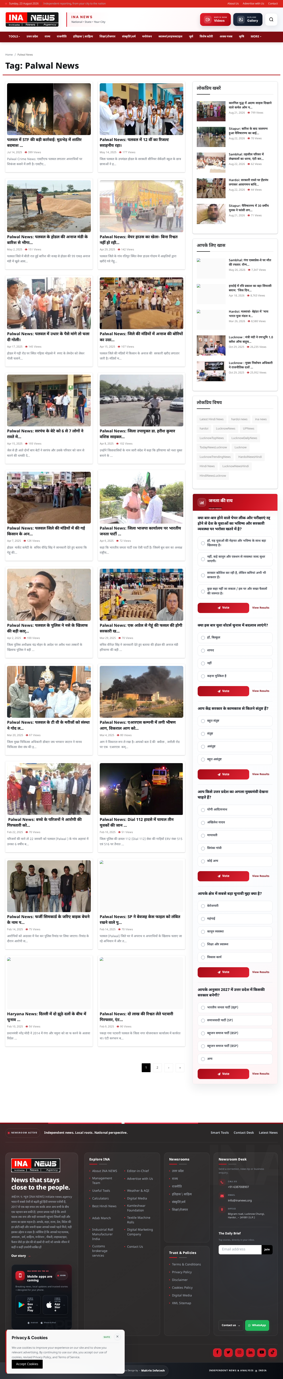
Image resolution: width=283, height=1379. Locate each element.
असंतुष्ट (211, 747)
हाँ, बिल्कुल (213, 638)
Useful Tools (101, 1191)
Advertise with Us (253, 4)
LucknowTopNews (212, 438)
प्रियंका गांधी (214, 848)
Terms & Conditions (186, 1265)
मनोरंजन (147, 37)
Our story (21, 1256)
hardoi (204, 429)
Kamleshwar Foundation (136, 1208)
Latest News (268, 1133)
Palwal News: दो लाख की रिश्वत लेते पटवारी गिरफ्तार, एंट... (136, 1017)
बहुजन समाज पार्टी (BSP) (222, 1033)
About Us (233, 4)
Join (267, 1249)
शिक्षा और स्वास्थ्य (217, 944)
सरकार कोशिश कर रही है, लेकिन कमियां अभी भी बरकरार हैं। (236, 575)
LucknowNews (225, 429)
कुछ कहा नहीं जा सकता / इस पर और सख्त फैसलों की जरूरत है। (237, 591)
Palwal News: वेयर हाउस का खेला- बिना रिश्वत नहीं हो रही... (139, 240)
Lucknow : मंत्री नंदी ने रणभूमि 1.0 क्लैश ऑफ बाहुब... (251, 339)
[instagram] (239, 1352)
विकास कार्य (214, 957)
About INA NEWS (104, 1171)
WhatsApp (259, 1325)
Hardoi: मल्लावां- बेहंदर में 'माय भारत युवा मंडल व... (248, 314)
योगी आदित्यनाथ (217, 810)
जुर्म (191, 37)
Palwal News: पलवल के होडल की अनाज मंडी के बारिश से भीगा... (47, 240)
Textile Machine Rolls (138, 1220)
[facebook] (217, 1352)
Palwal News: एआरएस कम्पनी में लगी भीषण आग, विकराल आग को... (138, 725)
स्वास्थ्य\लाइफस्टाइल (170, 37)
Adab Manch (101, 1218)
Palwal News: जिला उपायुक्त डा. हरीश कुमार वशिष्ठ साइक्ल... (137, 434)
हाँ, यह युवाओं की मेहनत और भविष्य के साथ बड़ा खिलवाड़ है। (236, 543)
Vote (225, 608)
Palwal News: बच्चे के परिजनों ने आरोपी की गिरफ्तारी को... (44, 822)
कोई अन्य (212, 861)
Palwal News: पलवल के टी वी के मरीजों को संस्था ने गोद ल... (48, 725)
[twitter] (228, 1352)
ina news (261, 419)
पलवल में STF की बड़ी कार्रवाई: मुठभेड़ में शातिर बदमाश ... (44, 142)
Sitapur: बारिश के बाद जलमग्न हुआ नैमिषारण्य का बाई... (248, 131)
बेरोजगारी (212, 906)
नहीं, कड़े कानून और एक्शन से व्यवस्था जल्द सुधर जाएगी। (236, 559)
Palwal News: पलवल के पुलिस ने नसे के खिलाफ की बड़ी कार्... (47, 628)
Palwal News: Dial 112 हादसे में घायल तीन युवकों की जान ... (137, 822)
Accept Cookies (27, 1364)
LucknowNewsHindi (235, 466)
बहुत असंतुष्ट (214, 759)
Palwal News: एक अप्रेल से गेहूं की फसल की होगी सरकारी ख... (141, 628)
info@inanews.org (240, 1201)
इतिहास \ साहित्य (83, 37)
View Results (260, 608)
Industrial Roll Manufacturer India (102, 1234)
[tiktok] (272, 1352)
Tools (13, 37)
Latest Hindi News (212, 419)
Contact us (231, 1325)
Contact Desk (244, 1133)
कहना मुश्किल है (216, 676)
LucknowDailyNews (244, 438)
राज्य (47, 37)
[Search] (271, 19)
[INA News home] (32, 19)
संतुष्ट (210, 734)
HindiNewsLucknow (213, 476)
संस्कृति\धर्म (129, 37)
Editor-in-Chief (138, 1171)
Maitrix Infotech (153, 1371)
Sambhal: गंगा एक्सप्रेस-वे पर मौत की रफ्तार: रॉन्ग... (250, 262)
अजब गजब (226, 37)
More (255, 37)
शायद (210, 650)
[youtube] (261, 1352)
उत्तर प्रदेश (32, 37)
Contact (273, 4)
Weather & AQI (138, 1191)
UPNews (248, 429)
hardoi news (239, 419)
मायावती (212, 835)
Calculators (100, 1199)
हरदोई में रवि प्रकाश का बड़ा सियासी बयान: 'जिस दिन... (250, 288)
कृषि (241, 37)
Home (9, 55)
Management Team (102, 1180)
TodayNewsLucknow (213, 447)
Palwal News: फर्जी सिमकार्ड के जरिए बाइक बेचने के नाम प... (48, 920)
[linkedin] (250, 1352)
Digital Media (137, 1199)
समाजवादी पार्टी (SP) (220, 1020)
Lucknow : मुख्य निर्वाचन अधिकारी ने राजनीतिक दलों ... (251, 365)
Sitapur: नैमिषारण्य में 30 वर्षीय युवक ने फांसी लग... (249, 208)
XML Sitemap (181, 1303)
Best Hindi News (104, 1206)
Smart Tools (220, 1133)
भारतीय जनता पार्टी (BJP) (222, 1008)
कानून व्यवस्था (215, 932)
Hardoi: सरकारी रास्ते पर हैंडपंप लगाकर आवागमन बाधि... (248, 182)
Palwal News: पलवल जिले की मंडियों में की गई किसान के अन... (46, 531)
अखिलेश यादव (216, 822)
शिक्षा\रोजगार (107, 37)
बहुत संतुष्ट (213, 721)
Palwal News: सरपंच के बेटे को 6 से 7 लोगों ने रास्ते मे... (45, 434)
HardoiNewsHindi (250, 457)
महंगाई (211, 919)
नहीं (209, 663)
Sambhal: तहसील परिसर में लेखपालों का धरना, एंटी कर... (246, 157)
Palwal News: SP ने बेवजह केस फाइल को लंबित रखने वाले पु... (140, 920)
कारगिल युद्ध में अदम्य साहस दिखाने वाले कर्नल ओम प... (250, 105)
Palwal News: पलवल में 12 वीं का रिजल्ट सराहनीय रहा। (134, 142)
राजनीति (62, 37)
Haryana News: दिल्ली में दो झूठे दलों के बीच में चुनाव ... (46, 1017)
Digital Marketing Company (140, 1232)
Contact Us (135, 1247)
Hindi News (207, 466)
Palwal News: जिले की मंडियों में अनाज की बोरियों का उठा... (141, 337)
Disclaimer (180, 1280)
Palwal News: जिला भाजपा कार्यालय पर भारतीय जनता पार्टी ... (140, 531)
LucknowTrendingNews (215, 457)
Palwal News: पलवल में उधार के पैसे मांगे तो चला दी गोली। (48, 337)
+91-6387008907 (238, 1187)
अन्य (209, 1059)
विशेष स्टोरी (206, 37)
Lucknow (241, 447)
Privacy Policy (182, 1272)
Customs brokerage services (99, 1251)
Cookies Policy (182, 1288)
